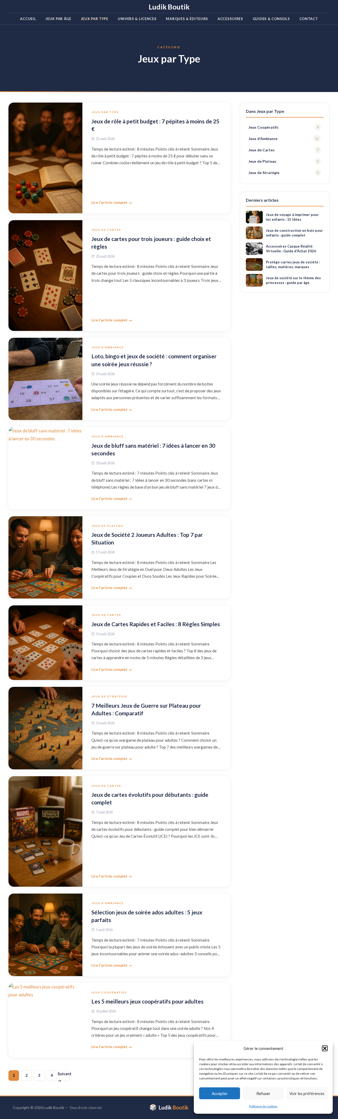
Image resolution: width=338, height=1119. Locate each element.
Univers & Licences (137, 19)
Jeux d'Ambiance (107, 347)
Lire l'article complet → (111, 202)
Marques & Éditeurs (187, 19)
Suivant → (64, 1076)
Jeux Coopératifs (109, 992)
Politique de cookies (263, 1106)
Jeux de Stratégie (109, 696)
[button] (324, 1048)
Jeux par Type (94, 19)
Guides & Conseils (271, 19)
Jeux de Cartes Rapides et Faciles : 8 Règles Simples (155, 624)
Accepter (220, 1093)
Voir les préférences (307, 1093)
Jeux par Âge (58, 19)
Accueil (28, 19)
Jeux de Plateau (107, 525)
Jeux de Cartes (106, 229)
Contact (308, 19)
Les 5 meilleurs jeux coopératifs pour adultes (147, 1001)
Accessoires (230, 19)
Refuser (263, 1093)
